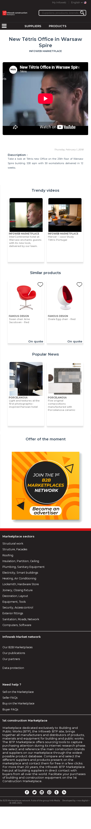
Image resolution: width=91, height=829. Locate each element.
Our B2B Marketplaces (17, 647)
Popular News (45, 354)
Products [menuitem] (57, 26)
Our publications (13, 653)
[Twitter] (34, 792)
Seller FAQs (9, 697)
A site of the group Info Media (45, 800)
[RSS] (64, 792)
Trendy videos (45, 190)
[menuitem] (4, 26)
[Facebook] (27, 792)
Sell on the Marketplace (18, 692)
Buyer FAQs (10, 709)
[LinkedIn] (41, 792)
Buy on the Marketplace (18, 703)
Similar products (45, 272)
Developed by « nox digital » (75, 800)
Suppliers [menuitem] (33, 26)
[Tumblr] (56, 792)
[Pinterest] (49, 792)
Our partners (11, 659)
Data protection (13, 668)
